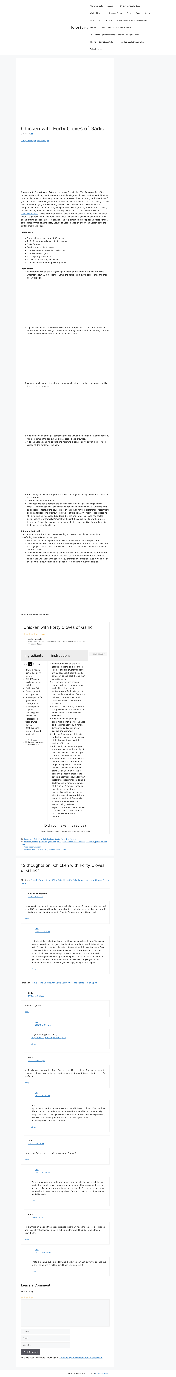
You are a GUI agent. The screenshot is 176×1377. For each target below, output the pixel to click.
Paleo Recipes (96, 49)
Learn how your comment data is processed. (81, 1357)
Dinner (26, 839)
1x (30, 664)
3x (39, 664)
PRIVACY (108, 20)
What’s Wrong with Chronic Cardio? (116, 27)
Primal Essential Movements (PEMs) (132, 20)
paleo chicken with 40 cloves (73, 842)
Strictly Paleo (60, 839)
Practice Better (115, 13)
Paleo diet (90, 842)
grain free (52, 842)
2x (34, 664)
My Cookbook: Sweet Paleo (132, 42)
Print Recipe (43, 140)
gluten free (43, 842)
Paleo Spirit (79, 27)
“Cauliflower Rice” (29, 213)
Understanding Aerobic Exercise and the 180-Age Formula (114, 35)
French (35, 842)
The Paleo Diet (72, 839)
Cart (138, 13)
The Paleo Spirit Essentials (101, 42)
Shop (129, 13)
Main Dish (33, 839)
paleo (59, 842)
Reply (27, 918)
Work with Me (96, 13)
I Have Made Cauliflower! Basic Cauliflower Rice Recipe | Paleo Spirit (64, 983)
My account (95, 20)
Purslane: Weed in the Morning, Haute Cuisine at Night (45, 849)
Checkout (149, 13)
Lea (37, 928)
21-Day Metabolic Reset (130, 6)
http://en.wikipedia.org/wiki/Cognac (48, 1037)
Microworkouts (96, 6)
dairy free (27, 842)
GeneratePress (101, 1373)
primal (97, 842)
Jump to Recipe (28, 140)
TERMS (93, 27)
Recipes (50, 839)
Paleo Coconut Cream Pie (34, 847)
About (110, 6)
